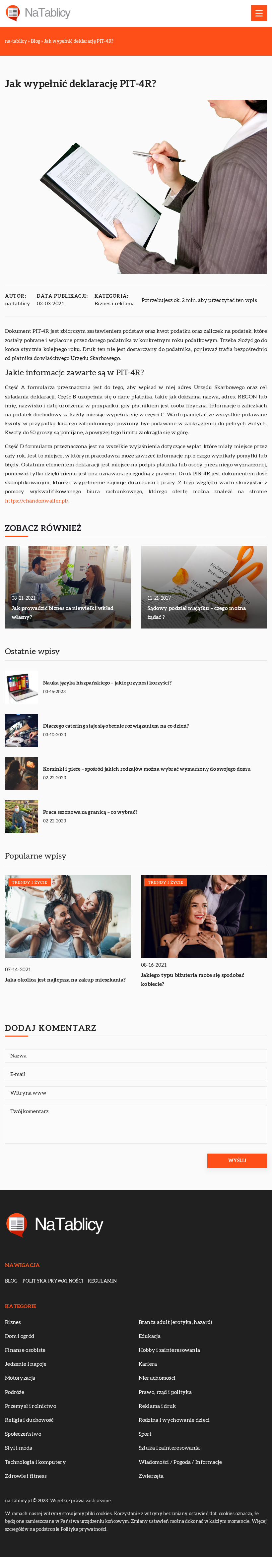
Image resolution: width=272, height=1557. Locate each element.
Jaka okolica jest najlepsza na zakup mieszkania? (65, 980)
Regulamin (102, 1281)
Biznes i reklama (115, 303)
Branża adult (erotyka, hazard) (175, 1322)
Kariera (148, 1364)
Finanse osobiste (25, 1350)
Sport (145, 1434)
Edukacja (150, 1336)
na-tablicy (17, 303)
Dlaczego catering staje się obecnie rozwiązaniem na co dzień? (116, 726)
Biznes (13, 1322)
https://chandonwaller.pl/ (36, 501)
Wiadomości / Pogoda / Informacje (180, 1462)
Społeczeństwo (23, 1434)
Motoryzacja (20, 1378)
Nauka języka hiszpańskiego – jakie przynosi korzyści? (107, 683)
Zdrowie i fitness (26, 1476)
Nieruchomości (157, 1378)
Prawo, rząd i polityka (165, 1392)
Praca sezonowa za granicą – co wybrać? (90, 812)
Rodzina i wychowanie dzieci (174, 1420)
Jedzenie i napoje (25, 1364)
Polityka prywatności (53, 1281)
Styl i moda (18, 1448)
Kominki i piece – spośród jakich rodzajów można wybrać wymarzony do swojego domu (146, 769)
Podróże (14, 1392)
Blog (11, 1281)
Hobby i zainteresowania (169, 1350)
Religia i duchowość (29, 1420)
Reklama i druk (157, 1406)
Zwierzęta (151, 1476)
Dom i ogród (19, 1336)
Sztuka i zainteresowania (169, 1448)
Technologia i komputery (35, 1462)
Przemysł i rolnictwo (30, 1406)
